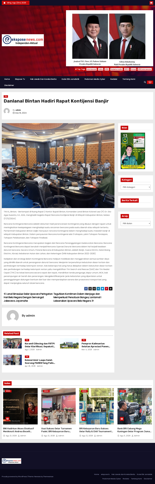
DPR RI (126, 69)
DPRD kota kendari (144, 69)
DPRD (107, 69)
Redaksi (113, 79)
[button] (145, 82)
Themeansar (48, 476)
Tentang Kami (129, 79)
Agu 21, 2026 (11, 435)
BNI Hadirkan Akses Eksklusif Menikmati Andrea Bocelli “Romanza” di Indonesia (18, 431)
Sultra (100, 69)
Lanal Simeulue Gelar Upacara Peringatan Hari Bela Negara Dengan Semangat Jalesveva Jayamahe (28, 297)
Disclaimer (9, 85)
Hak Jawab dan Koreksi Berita (43, 79)
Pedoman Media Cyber (95, 79)
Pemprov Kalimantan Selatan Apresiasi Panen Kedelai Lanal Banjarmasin (96, 346)
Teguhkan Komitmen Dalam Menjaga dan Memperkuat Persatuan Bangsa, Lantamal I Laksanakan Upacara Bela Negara (77, 297)
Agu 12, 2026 (49, 435)
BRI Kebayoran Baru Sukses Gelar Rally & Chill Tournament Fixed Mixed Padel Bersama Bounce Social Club (95, 433)
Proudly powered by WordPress (14, 476)
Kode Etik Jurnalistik (70, 79)
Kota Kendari (91, 69)
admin (18, 110)
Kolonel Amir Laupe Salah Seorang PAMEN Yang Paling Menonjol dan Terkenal (40, 363)
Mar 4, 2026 (87, 349)
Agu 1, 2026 (30, 349)
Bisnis (8, 391)
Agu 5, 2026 (125, 435)
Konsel (133, 69)
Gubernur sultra (116, 69)
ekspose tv (20, 79)
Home (7, 79)
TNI (6, 96)
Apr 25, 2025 (30, 366)
